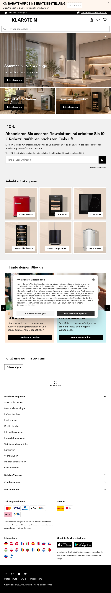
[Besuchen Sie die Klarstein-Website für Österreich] (11, 543)
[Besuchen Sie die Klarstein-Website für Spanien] (33, 543)
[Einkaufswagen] (105, 20)
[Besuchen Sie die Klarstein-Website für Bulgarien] (27, 550)
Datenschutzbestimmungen (67, 555)
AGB (23, 578)
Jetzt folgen (15, 367)
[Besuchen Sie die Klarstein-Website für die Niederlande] (43, 550)
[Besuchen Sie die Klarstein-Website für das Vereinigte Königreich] (38, 543)
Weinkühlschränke (24, 248)
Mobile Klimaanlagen (15, 408)
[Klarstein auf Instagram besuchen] (6, 573)
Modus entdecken (30, 337)
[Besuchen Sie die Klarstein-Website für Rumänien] (22, 550)
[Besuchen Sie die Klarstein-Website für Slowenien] (6, 556)
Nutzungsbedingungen (89, 555)
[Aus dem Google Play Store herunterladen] (83, 545)
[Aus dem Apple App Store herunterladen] (65, 545)
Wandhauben (11, 455)
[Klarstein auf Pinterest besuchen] (25, 573)
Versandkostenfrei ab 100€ (94, 12)
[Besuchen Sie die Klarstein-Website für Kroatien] (16, 550)
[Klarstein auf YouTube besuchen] (19, 573)
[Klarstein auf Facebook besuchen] (12, 573)
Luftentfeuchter (12, 414)
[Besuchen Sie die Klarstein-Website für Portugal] (49, 550)
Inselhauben (10, 420)
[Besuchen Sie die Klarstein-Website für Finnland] (33, 550)
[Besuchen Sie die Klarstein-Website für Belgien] (38, 550)
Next (107, 308)
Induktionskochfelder (15, 461)
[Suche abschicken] (5, 28)
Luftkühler (9, 449)
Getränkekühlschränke (16, 444)
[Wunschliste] (98, 20)
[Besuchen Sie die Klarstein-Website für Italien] (27, 543)
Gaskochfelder (11, 467)
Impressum (36, 578)
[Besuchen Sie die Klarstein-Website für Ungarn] (6, 550)
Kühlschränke (26, 214)
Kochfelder (95, 214)
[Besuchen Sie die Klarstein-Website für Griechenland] (11, 556)
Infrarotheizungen (13, 432)
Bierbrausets (95, 248)
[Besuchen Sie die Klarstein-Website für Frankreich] (22, 543)
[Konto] (91, 20)
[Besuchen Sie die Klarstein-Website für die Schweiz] (16, 543)
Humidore (62, 214)
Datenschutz (10, 578)
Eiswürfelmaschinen (14, 438)
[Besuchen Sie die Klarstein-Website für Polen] (11, 550)
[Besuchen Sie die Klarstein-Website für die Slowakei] (43, 543)
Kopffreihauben (12, 426)
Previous (3, 308)
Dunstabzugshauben (57, 248)
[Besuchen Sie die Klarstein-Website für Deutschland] (6, 543)
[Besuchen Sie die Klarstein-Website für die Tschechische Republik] (49, 543)
